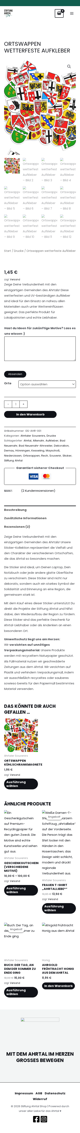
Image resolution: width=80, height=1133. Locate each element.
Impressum (24, 1093)
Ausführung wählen (16, 784)
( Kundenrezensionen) (38, 491)
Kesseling (37, 450)
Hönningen (22, 450)
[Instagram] (44, 1119)
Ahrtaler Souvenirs (33, 436)
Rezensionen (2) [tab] (17, 527)
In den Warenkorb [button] (58, 986)
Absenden (15, 374)
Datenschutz (55, 1093)
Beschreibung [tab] (15, 510)
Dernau (9, 450)
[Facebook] (36, 1119)
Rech (44, 456)
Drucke (19, 251)
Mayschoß (53, 450)
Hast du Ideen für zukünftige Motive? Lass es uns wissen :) (40, 331)
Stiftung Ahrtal (13, 460)
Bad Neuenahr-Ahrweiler (36, 446)
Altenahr (38, 440)
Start (7, 251)
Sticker (67, 456)
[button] (69, 66)
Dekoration (61, 446)
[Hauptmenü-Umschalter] (72, 13)
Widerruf (40, 1099)
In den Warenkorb (30, 414)
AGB (38, 1093)
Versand (15, 279)
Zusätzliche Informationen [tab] (25, 518)
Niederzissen (13, 456)
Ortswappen (31, 456)
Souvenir (55, 456)
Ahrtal (27, 440)
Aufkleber (52, 440)
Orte (7, 383)
